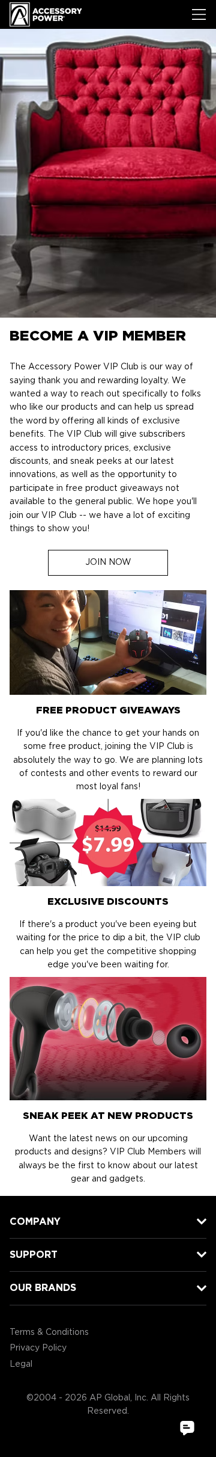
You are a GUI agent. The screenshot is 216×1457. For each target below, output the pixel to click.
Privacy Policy (38, 1348)
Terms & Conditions (49, 1332)
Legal (21, 1364)
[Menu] (199, 14)
